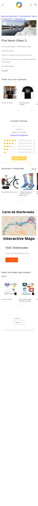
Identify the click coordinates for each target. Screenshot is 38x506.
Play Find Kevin (25, 16)
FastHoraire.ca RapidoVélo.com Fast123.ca (16, 330)
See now (12, 260)
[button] (2, 5)
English (18, 322)
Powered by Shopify (30, 330)
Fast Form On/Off (6, 299)
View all (33, 169)
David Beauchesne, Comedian (24, 103)
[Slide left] (14, 111)
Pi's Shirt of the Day (7, 103)
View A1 (34, 16)
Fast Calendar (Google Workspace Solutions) (25, 300)
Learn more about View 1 (9, 16)
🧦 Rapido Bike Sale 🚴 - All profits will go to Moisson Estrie (26, 193)
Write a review (19, 158)
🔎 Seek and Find (19, 19)
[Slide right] (23, 111)
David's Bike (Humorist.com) (9, 192)
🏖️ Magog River (6, 19)
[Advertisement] (19, 420)
